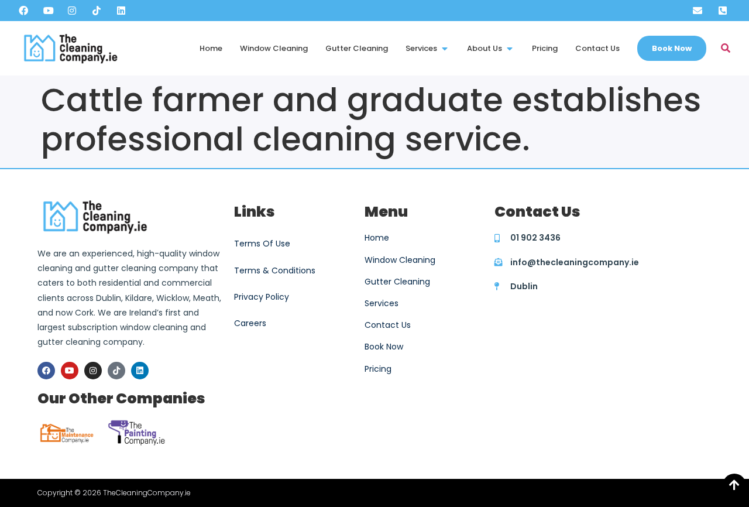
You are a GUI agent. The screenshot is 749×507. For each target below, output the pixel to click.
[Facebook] (46, 370)
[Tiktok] (116, 370)
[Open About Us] (509, 48)
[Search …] (725, 49)
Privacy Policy (261, 297)
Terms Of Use (262, 243)
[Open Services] (444, 48)
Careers (250, 323)
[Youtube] (69, 370)
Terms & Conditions (274, 270)
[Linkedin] (140, 370)
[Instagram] (93, 370)
